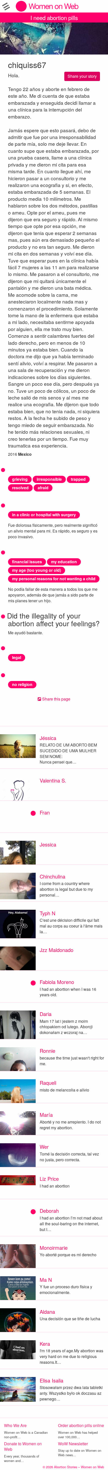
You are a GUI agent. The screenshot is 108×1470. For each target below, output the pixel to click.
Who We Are (15, 1425)
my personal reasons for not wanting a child (53, 579)
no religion (22, 684)
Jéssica (48, 738)
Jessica (48, 844)
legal (16, 657)
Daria (45, 1014)
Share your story (82, 76)
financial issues (27, 561)
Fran (45, 812)
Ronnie (47, 1050)
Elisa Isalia (51, 1380)
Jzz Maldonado (56, 950)
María (46, 1114)
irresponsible (49, 479)
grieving (20, 479)
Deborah (49, 1210)
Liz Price (49, 1178)
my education (64, 561)
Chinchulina (52, 876)
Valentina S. (53, 780)
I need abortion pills (54, 18)
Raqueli (48, 1082)
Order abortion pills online (81, 1425)
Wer (44, 1146)
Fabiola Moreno (57, 982)
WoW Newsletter (73, 1443)
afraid (43, 487)
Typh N (47, 913)
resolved (20, 487)
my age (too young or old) (36, 570)
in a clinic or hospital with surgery (44, 515)
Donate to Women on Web (23, 1446)
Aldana (47, 1311)
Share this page (55, 699)
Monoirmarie (54, 1247)
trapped (78, 479)
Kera (45, 1343)
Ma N (46, 1279)
